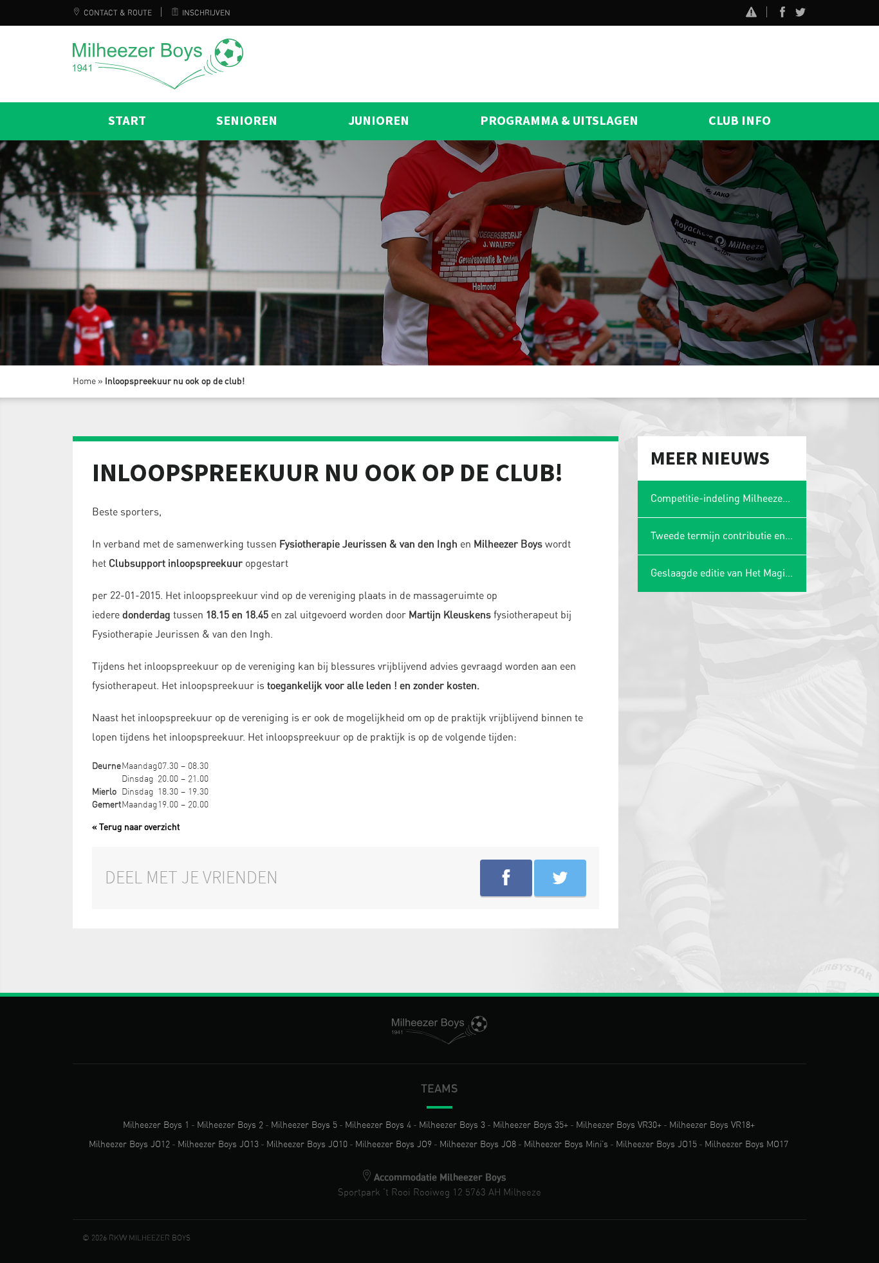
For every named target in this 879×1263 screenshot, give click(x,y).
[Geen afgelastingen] (751, 13)
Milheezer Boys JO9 (393, 1144)
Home (84, 381)
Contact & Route (118, 13)
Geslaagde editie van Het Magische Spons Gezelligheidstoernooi (729, 573)
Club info (739, 121)
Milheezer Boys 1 (156, 1125)
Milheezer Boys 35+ (530, 1125)
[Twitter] (800, 15)
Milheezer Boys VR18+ (712, 1125)
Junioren (378, 121)
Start (127, 121)
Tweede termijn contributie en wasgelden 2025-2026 (729, 536)
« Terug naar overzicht (136, 827)
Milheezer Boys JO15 (656, 1144)
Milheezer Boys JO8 (477, 1144)
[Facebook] (782, 15)
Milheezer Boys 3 (452, 1125)
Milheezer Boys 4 (378, 1125)
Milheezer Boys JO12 (129, 1144)
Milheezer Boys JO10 (306, 1144)
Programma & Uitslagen (559, 121)
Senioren (246, 121)
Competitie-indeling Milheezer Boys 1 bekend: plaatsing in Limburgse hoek (729, 498)
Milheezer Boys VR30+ (619, 1125)
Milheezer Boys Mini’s (566, 1144)
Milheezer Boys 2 (230, 1125)
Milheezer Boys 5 (304, 1125)
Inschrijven (206, 13)
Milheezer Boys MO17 (746, 1144)
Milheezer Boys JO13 (218, 1144)
